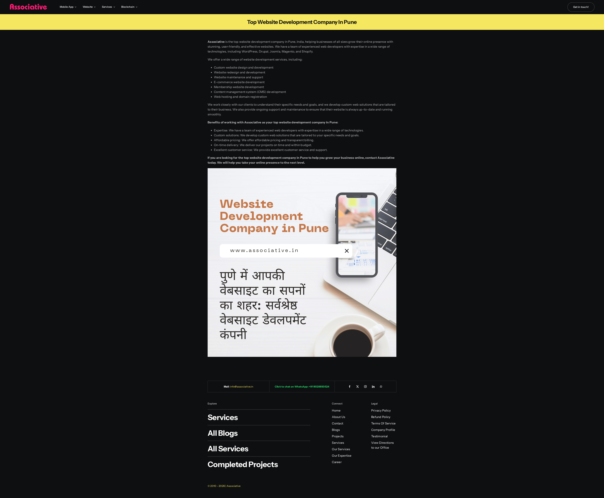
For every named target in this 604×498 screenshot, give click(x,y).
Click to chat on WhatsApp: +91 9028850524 (302, 386)
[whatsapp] (381, 386)
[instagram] (365, 386)
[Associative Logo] (28, 5)
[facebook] (350, 386)
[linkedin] (373, 386)
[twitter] (358, 386)
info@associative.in (241, 386)
